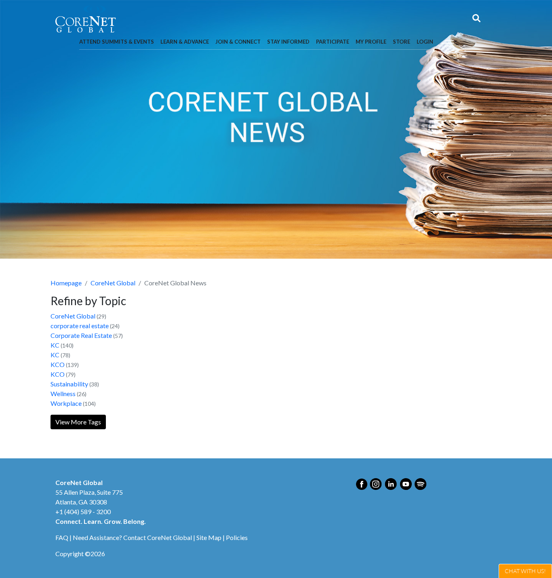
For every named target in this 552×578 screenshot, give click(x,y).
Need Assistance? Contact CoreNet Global (132, 537)
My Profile (371, 41)
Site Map (208, 537)
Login (425, 41)
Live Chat (525, 571)
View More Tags (78, 422)
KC (55, 345)
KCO (58, 364)
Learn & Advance (184, 41)
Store (401, 41)
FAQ (61, 537)
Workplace (66, 403)
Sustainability (69, 384)
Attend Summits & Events (116, 41)
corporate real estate (80, 325)
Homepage (66, 283)
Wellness (63, 393)
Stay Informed (288, 41)
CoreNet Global (113, 283)
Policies (237, 537)
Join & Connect (238, 41)
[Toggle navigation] (447, 42)
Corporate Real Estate (81, 335)
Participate (332, 41)
